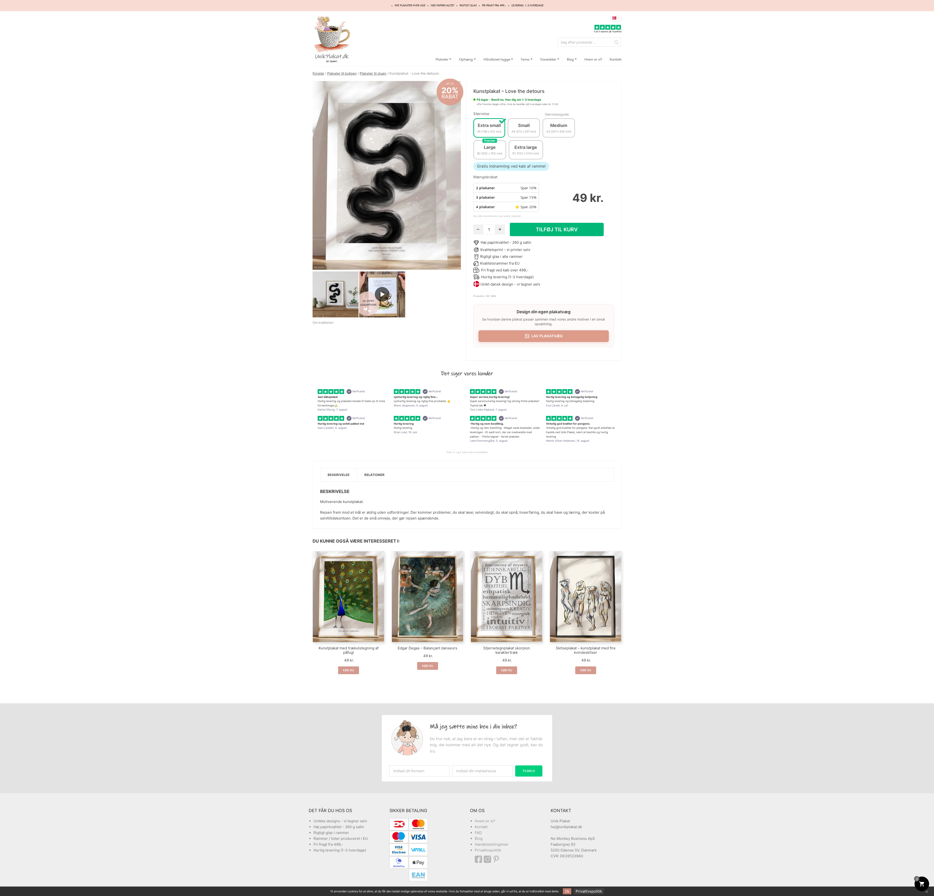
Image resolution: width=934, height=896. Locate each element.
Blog (570, 59)
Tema (525, 59)
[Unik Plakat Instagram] (488, 859)
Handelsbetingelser (492, 844)
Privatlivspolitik (488, 850)
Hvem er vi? (593, 59)
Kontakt (615, 59)
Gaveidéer (548, 59)
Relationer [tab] (374, 475)
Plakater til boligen (342, 73)
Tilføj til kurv (557, 229)
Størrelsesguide (557, 114)
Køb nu (348, 670)
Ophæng (466, 59)
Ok (567, 891)
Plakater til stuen (373, 73)
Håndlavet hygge (497, 59)
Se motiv (319, 267)
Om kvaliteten (323, 322)
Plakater (442, 59)
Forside (318, 73)
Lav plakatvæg (547, 336)
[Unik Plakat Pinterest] (496, 859)
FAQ (478, 832)
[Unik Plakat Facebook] (479, 859)
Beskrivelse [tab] (339, 475)
